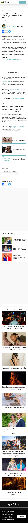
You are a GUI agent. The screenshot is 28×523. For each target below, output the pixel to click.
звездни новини (14, 176)
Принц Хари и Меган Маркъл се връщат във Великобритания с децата (19, 240)
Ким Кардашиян (15, 38)
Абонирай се (22, 2)
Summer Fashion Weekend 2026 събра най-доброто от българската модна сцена (13, 454)
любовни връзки (6, 174)
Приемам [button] (21, 516)
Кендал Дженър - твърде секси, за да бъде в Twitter (19, 139)
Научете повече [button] (7, 521)
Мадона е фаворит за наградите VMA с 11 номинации (19, 248)
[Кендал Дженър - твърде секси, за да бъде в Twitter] (7, 140)
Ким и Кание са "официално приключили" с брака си (19, 149)
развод (14, 171)
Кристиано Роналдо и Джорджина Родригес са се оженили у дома (19, 257)
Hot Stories (8, 10)
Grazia (3, 10)
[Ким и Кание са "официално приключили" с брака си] (7, 149)
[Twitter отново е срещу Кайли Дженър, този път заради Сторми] (7, 159)
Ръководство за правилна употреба (14, 368)
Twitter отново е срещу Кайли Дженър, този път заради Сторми (18, 159)
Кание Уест (4, 41)
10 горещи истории (6, 171)
